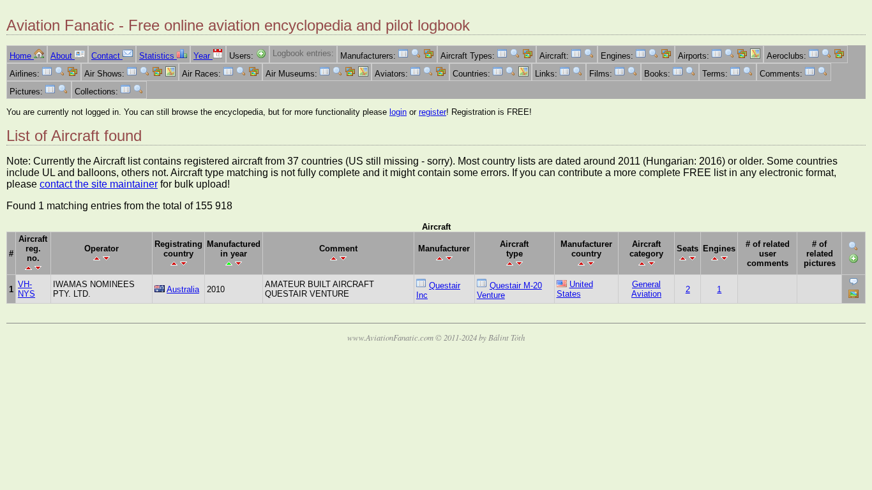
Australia (183, 289)
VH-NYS (26, 289)
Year (203, 56)
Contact (107, 56)
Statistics (158, 56)
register (432, 112)
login (398, 112)
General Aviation (646, 289)
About (62, 56)
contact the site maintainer (99, 184)
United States (575, 289)
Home (22, 56)
